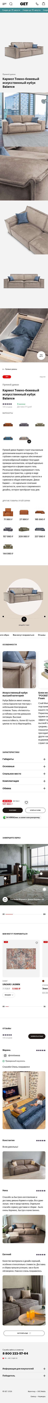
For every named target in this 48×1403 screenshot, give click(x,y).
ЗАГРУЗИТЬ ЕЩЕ (22, 1333)
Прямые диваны (11, 369)
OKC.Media (41, 1391)
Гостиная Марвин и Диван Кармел (25, 899)
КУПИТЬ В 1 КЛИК (35, 810)
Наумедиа (41, 1396)
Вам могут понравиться (23, 635)
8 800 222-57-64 (37, 3)
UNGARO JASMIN (11, 985)
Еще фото (41, 355)
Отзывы (41, 635)
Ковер (5, 981)
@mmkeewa (14, 1055)
